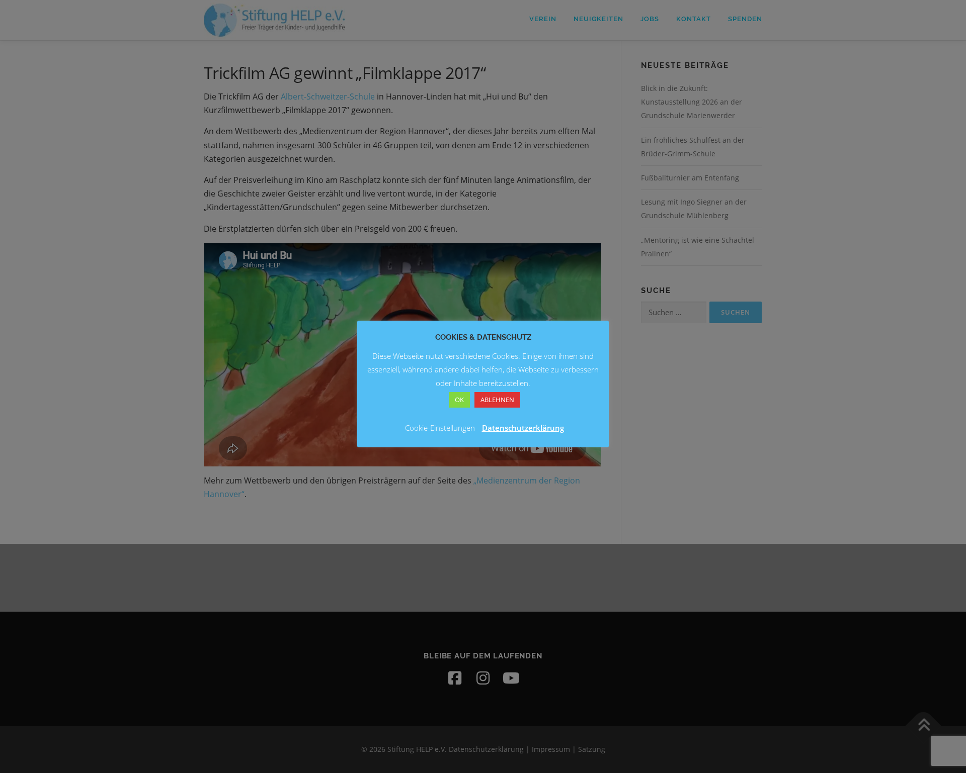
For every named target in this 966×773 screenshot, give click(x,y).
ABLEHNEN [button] (497, 399)
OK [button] (459, 399)
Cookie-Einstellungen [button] (440, 428)
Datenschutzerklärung (523, 428)
